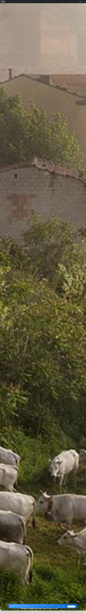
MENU (81, 1)
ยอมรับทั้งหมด (71, 606)
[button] (84, 1)
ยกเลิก (63, 606)
